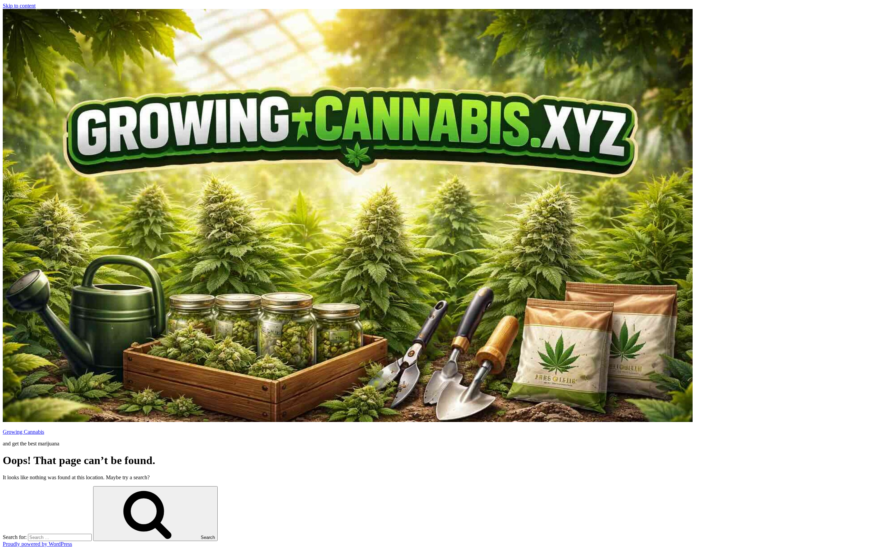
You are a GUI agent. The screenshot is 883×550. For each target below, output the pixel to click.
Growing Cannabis (23, 432)
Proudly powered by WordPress (37, 544)
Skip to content (19, 6)
